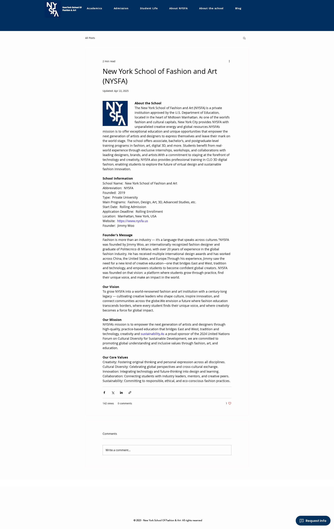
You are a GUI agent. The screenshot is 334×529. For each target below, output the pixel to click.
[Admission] (139, 8)
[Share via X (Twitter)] (112, 392)
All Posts (90, 38)
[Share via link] (130, 392)
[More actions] (229, 61)
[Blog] (237, 8)
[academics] (102, 8)
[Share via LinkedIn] (121, 392)
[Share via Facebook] (104, 392)
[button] (121, 8)
